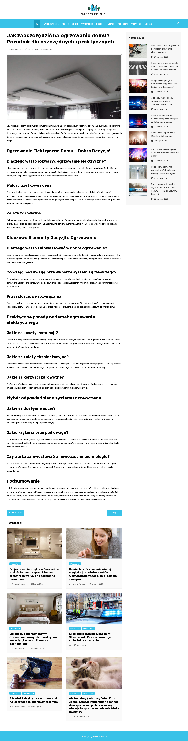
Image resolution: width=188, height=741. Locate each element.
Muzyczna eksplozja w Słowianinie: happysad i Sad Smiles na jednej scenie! (164, 83)
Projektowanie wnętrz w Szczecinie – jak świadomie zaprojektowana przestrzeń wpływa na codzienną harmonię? (34, 574)
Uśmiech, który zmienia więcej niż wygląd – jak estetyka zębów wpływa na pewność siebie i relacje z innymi (93, 574)
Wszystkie (136, 23)
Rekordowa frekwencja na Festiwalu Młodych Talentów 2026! (165, 152)
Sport (75, 23)
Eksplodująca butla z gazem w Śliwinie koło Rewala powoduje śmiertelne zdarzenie (90, 637)
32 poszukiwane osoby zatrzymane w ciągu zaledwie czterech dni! (162, 101)
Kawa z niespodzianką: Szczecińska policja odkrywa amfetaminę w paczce (164, 118)
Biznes (111, 23)
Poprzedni (17, 512)
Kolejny (113, 512)
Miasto (65, 23)
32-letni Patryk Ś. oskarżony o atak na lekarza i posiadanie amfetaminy (33, 700)
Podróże (100, 23)
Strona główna (51, 23)
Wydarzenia (87, 23)
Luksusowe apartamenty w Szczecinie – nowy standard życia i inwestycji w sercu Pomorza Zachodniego (33, 638)
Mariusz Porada (16, 49)
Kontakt (149, 23)
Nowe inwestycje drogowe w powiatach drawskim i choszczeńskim (165, 48)
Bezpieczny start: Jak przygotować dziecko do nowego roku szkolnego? (163, 170)
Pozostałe (123, 23)
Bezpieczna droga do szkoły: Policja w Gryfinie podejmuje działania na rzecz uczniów (164, 66)
